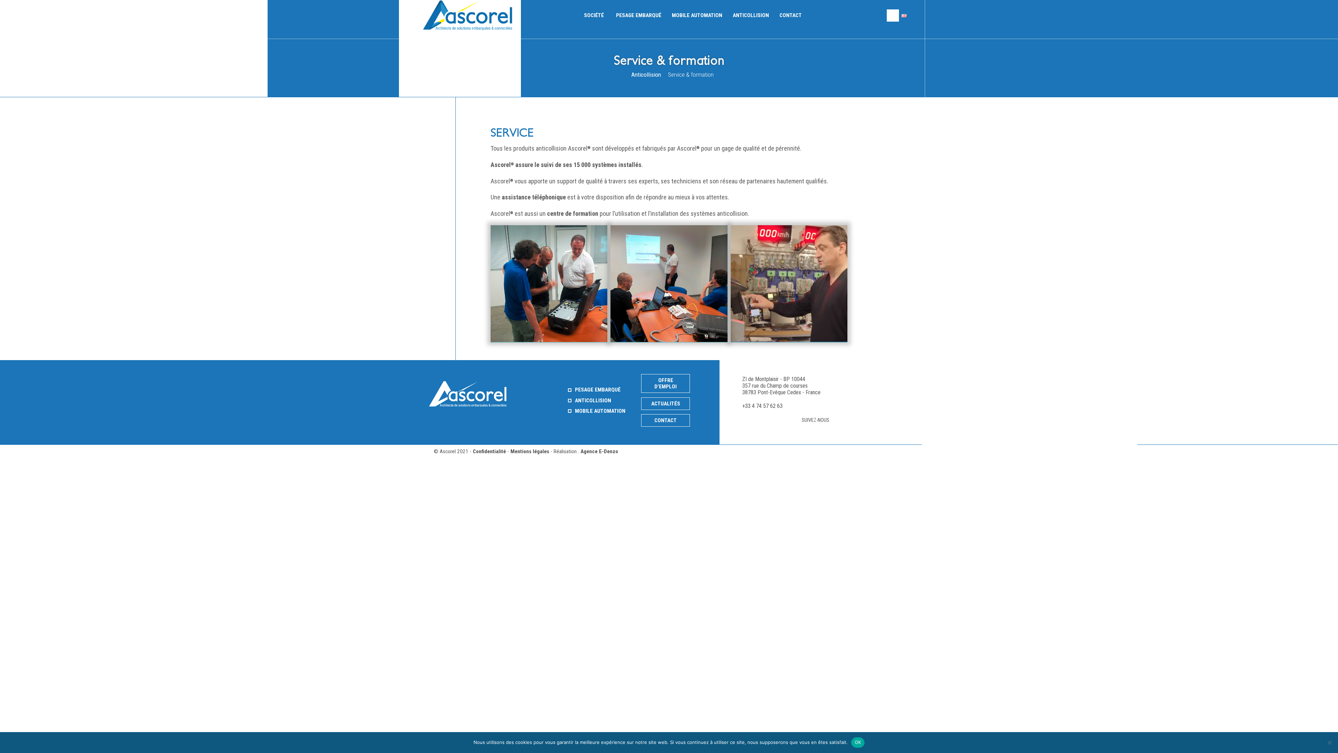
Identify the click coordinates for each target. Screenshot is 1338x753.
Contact (790, 15)
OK (858, 742)
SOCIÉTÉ (594, 15)
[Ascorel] (469, 15)
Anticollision (751, 15)
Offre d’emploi (665, 383)
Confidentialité (489, 451)
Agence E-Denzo (599, 451)
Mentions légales (529, 451)
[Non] (1329, 742)
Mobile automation (697, 15)
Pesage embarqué (638, 15)
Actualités (665, 404)
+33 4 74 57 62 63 (762, 406)
